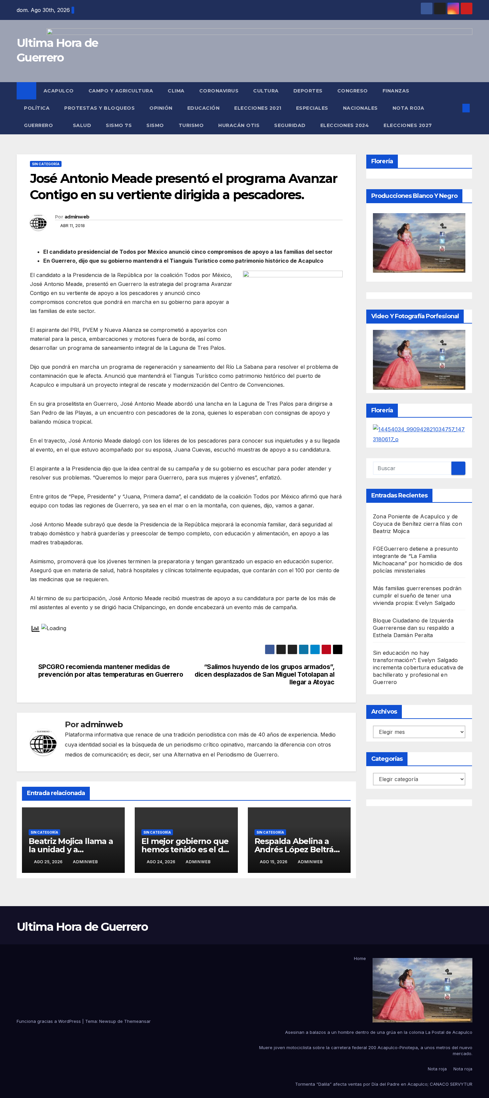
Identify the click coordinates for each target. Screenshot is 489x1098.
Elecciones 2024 (344, 125)
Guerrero (39, 125)
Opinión (161, 108)
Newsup (107, 1021)
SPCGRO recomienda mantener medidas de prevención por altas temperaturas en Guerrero (110, 670)
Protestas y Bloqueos (99, 108)
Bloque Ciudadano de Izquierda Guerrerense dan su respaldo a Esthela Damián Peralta (413, 627)
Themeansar (137, 1021)
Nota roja (408, 108)
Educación (203, 108)
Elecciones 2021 (257, 108)
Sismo (155, 125)
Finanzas (396, 91)
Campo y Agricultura (120, 91)
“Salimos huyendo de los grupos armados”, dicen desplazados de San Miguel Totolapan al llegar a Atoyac (264, 674)
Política (37, 108)
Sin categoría (46, 164)
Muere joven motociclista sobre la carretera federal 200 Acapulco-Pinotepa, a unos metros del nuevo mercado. (365, 1050)
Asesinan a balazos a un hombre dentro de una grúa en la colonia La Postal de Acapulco (378, 1032)
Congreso (352, 91)
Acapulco (59, 91)
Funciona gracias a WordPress (49, 1021)
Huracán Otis (238, 125)
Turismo (191, 125)
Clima (176, 91)
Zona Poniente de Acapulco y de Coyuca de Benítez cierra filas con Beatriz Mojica (417, 523)
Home (360, 958)
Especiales (312, 108)
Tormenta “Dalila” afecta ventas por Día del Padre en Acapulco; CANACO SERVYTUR (383, 1084)
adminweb (77, 217)
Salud (82, 125)
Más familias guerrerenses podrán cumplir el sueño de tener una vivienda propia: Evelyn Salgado (417, 595)
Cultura (266, 91)
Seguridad (290, 125)
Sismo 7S (119, 125)
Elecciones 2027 (408, 125)
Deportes (308, 91)
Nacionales (360, 108)
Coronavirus (219, 91)
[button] (455, 108)
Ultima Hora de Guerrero (82, 927)
